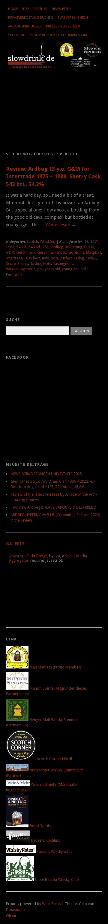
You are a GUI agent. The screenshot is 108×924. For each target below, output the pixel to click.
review (91, 258)
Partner (40, 9)
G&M (10, 252)
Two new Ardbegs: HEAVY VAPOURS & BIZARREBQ (53, 507)
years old (52, 269)
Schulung (17, 35)
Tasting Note (40, 264)
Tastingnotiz (63, 264)
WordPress (51, 903)
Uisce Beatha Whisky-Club (56, 879)
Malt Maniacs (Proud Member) (54, 667)
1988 (10, 247)
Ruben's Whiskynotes (54, 851)
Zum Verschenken (72, 18)
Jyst (57, 556)
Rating (79, 258)
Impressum (77, 35)
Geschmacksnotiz (52, 252)
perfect (66, 258)
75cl (46, 247)
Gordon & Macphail (84, 252)
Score (11, 264)
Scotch (32, 242)
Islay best (32, 258)
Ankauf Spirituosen (25, 26)
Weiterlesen (61, 224)
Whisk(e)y (48, 242)
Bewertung (73, 247)
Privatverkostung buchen (30, 18)
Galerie (15, 543)
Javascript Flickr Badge (28, 556)
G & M (89, 247)
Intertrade (14, 258)
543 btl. (34, 247)
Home (13, 9)
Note (54, 258)
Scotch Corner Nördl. (54, 759)
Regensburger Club (47, 35)
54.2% (21, 247)
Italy (45, 258)
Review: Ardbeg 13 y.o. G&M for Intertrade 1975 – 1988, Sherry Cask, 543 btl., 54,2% (54, 176)
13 (86, 242)
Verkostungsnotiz (20, 269)
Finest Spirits (39, 825)
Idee (25, 9)
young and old (74, 269)
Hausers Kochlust (45, 840)
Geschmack (25, 252)
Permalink (14, 274)
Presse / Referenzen (63, 26)
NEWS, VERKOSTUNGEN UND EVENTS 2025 (46, 474)
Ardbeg (57, 247)
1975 (94, 242)
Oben (11, 915)
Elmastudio (15, 909)
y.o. (40, 269)
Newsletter (61, 9)
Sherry (22, 264)
